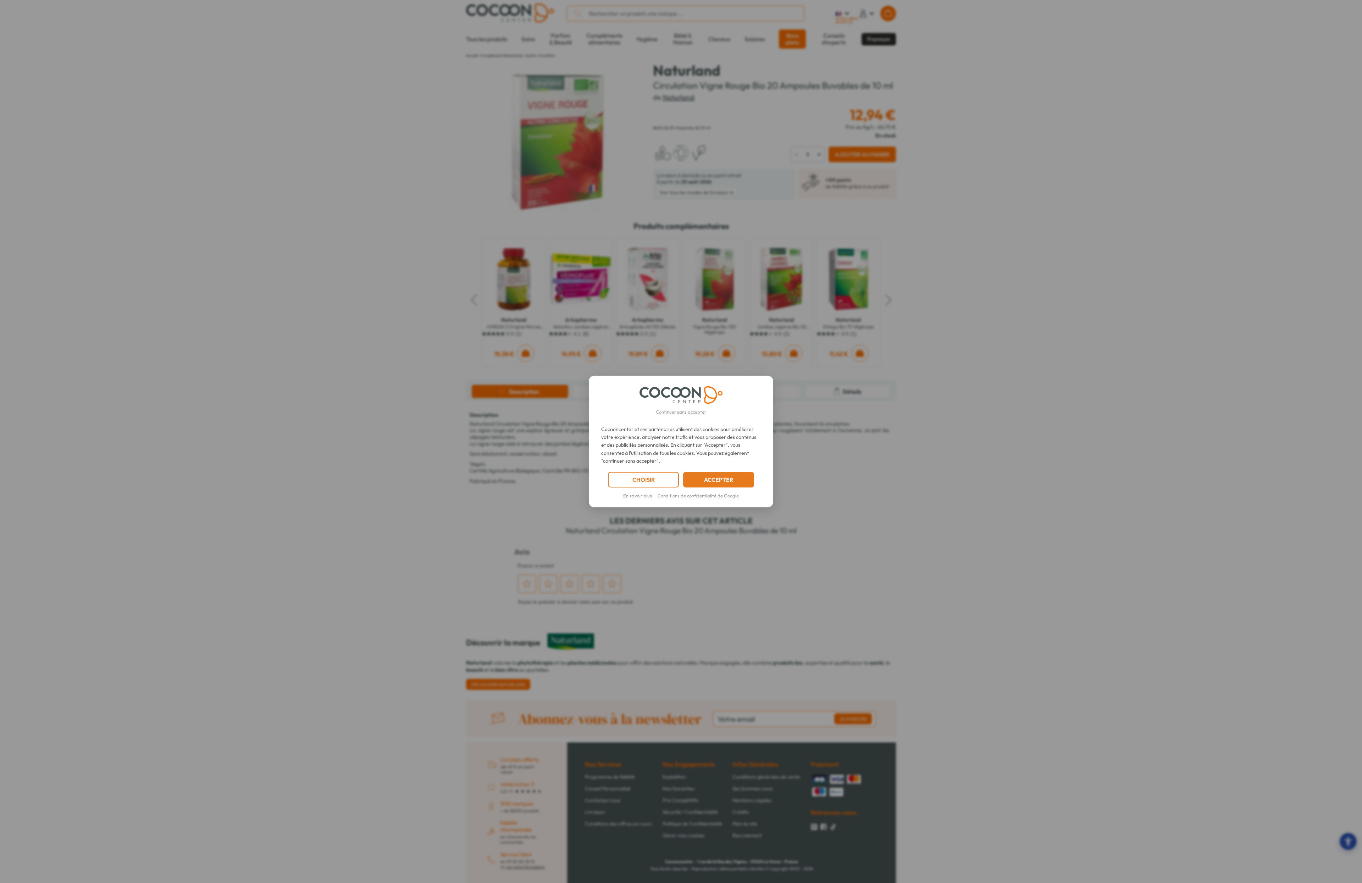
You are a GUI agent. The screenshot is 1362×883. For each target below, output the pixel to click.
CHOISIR (643, 479)
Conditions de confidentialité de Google (698, 495)
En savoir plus (637, 495)
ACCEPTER (718, 479)
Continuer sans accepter (681, 412)
